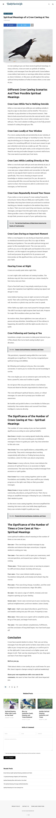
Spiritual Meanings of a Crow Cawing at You (13, 787)
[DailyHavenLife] (14, 4)
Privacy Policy (16, 806)
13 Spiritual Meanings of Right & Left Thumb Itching (15, 776)
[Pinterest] (2, 77)
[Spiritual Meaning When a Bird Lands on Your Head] (11, 704)
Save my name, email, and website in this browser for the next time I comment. (22, 753)
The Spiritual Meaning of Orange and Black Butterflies (16, 784)
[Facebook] (2, 70)
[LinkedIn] (14, 687)
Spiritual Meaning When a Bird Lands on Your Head (10, 713)
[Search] (52, 4)
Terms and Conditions (37, 806)
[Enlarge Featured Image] (28, 45)
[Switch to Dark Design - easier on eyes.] (49, 4)
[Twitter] (2, 73)
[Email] (2, 81)
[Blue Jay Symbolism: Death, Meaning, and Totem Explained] (28, 704)
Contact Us (25, 806)
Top (28, 814)
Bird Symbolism (8, 13)
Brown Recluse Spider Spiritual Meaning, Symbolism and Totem (18, 773)
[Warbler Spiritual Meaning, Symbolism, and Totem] (45, 704)
